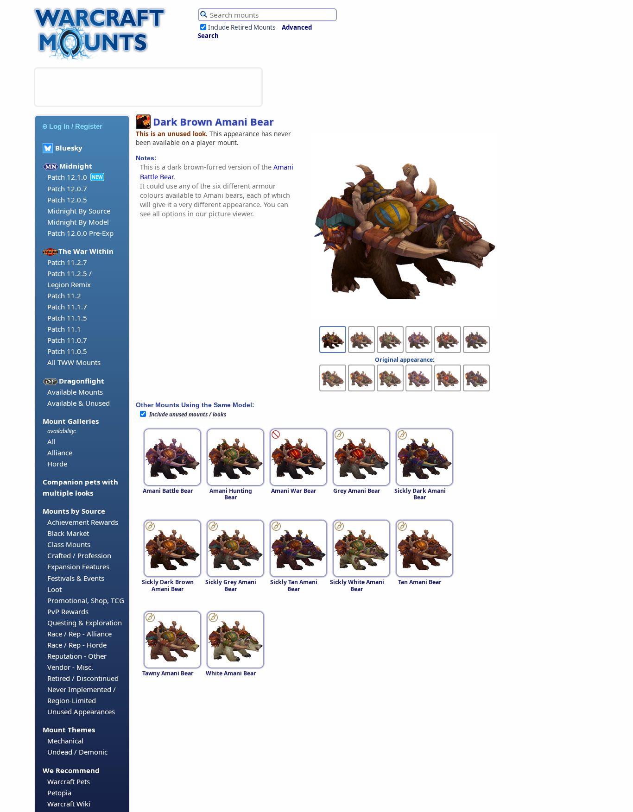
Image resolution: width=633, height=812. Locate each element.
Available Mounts (75, 392)
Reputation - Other (77, 656)
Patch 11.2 (64, 295)
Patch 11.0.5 (67, 351)
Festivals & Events (75, 578)
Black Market (68, 533)
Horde (57, 463)
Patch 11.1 (64, 329)
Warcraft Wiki (68, 803)
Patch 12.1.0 (67, 177)
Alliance (59, 452)
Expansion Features (78, 566)
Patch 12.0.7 (67, 188)
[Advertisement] (148, 87)
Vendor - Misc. (70, 667)
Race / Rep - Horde (77, 644)
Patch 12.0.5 (67, 199)
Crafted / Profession (79, 555)
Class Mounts (68, 544)
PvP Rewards (68, 611)
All (51, 441)
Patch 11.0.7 (67, 340)
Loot (54, 589)
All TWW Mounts (74, 362)
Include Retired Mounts (241, 27)
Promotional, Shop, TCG (85, 600)
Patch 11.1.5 (67, 317)
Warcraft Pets (68, 781)
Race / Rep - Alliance (79, 633)
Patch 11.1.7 (67, 306)
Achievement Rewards (82, 522)
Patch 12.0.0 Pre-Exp (80, 233)
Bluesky (68, 147)
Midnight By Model (78, 222)
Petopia (59, 792)
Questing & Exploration (84, 622)
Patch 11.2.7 (67, 262)
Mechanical (65, 740)
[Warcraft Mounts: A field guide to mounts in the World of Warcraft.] (102, 60)
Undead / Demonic (77, 751)
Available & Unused (78, 403)
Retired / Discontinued (83, 678)
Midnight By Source (78, 210)
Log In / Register (75, 126)
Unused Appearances (81, 711)
